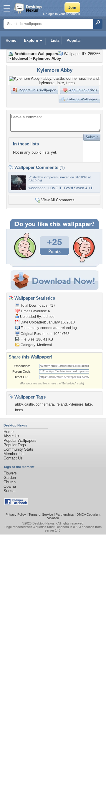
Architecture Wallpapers (36, 54)
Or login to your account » (61, 14)
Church (10, 482)
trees (19, 410)
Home (11, 40)
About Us (11, 436)
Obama (10, 486)
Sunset (10, 491)
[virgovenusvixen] (18, 189)
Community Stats (18, 449)
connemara (45, 404)
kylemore (76, 404)
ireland (61, 404)
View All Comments (57, 200)
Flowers (10, 473)
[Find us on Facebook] (16, 504)
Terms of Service (41, 514)
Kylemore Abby (47, 58)
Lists (55, 40)
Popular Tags (15, 445)
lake (88, 404)
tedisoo (48, 317)
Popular (74, 40)
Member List (14, 454)
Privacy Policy (16, 514)
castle (29, 404)
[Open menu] (6, 8)
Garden (10, 477)
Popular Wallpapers (20, 440)
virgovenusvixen (56, 177)
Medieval (20, 58)
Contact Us (13, 458)
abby (19, 404)
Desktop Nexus (43, 523)
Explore (31, 40)
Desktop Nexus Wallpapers (28, 8)
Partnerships (65, 514)
